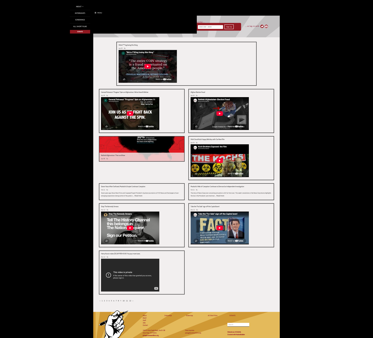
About (79, 7)
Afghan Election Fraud (198, 92)
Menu (99, 13)
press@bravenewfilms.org (193, 333)
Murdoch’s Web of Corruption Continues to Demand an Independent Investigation (217, 186)
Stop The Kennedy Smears (110, 206)
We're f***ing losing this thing (128, 45)
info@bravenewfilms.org (151, 335)
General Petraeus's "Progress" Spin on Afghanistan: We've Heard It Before (124, 92)
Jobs (144, 323)
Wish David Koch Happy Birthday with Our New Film (208, 139)
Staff (144, 320)
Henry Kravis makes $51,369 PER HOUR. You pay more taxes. (120, 254)
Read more (138, 195)
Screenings (80, 20)
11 (127, 300)
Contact (145, 325)
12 (130, 300)
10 (124, 300)
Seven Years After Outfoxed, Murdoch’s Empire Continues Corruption (123, 186)
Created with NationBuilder (236, 334)
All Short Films (80, 27)
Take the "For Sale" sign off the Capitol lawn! (205, 206)
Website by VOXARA (234, 332)
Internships (80, 13)
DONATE (232, 315)
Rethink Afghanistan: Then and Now (113, 139)
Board (144, 318)
